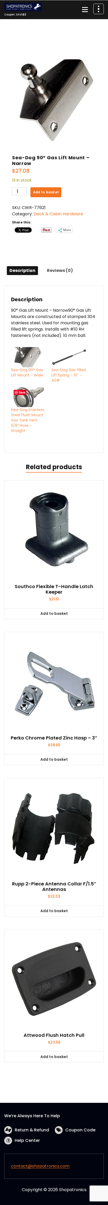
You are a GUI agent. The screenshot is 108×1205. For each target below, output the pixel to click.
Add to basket (46, 192)
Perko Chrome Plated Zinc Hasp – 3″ (54, 738)
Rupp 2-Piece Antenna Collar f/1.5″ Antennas (54, 886)
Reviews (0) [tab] (60, 270)
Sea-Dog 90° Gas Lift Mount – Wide (27, 372)
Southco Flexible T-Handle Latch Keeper (54, 589)
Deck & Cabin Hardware (58, 214)
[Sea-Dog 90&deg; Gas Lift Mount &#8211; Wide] (28, 357)
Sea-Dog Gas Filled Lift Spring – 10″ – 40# (68, 375)
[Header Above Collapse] (98, 9)
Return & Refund (32, 1130)
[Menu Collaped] (85, 9)
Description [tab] (22, 270)
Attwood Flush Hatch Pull (54, 1035)
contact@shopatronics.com (40, 1166)
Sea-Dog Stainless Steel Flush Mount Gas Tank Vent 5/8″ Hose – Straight (27, 420)
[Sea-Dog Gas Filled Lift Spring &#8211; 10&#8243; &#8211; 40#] (69, 357)
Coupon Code (80, 1130)
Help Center (27, 1140)
